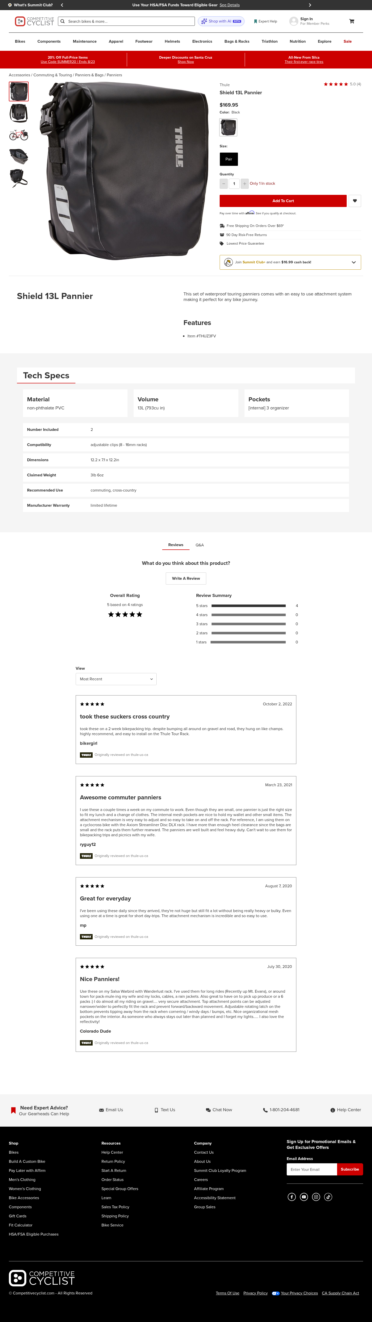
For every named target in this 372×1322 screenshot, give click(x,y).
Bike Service (112, 1225)
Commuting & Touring (52, 75)
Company (203, 1143)
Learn (106, 1197)
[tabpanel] (186, 450)
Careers (201, 1179)
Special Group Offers (119, 1188)
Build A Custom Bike (27, 1161)
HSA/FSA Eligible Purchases (33, 1234)
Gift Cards (17, 1216)
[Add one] (245, 184)
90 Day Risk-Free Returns (246, 235)
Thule (225, 84)
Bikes (13, 1152)
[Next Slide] (310, 5)
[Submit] (62, 21)
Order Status (112, 1179)
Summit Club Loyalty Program (220, 1170)
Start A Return (113, 1170)
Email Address (300, 1158)
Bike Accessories (24, 1197)
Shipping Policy (115, 1216)
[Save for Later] (355, 201)
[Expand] (354, 262)
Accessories (19, 75)
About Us (202, 1161)
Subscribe (350, 1169)
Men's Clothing (22, 1179)
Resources (111, 1143)
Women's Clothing (25, 1188)
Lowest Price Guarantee (245, 243)
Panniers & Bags (89, 75)
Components (20, 1207)
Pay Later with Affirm (27, 1170)
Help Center (112, 1152)
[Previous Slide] (62, 5)
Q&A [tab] (200, 545)
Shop (13, 1143)
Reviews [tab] (175, 545)
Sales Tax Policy (115, 1207)
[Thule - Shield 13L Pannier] (19, 113)
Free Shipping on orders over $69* (255, 225)
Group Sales (204, 1207)
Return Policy (113, 1161)
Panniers (114, 75)
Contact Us (204, 1152)
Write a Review (186, 578)
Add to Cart (283, 201)
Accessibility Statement (215, 1197)
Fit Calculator (20, 1225)
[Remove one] (224, 184)
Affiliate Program (209, 1188)
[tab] (46, 375)
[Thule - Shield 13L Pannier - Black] (19, 91)
